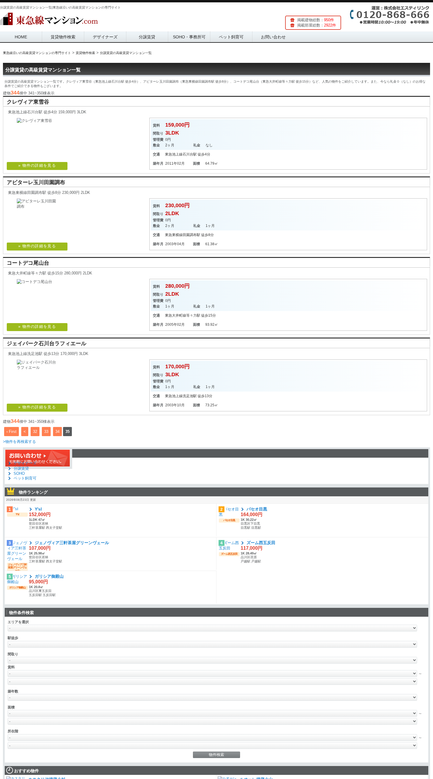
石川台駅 (190, 154)
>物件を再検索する (19, 441)
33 (46, 431)
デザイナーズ (105, 37)
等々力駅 (193, 315)
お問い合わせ (273, 37)
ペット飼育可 (231, 37)
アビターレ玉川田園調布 (36, 182)
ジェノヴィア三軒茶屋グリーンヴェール (72, 542)
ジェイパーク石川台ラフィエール (46, 343)
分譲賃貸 (147, 37)
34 (57, 431)
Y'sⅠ (38, 509)
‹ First (11, 431)
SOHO (19, 473)
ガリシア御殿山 (49, 576)
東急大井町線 (175, 315)
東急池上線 (174, 154)
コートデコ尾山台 (28, 263)
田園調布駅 (191, 235)
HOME (21, 37)
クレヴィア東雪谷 (28, 102)
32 (35, 431)
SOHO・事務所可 (189, 37)
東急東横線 (174, 235)
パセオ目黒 (257, 509)
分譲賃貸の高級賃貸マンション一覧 (43, 69)
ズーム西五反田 (261, 542)
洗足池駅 (190, 396)
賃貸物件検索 (63, 37)
